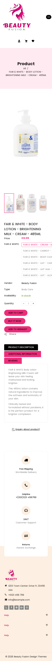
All (24, 68)
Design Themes (38, 656)
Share (12, 334)
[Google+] (22, 607)
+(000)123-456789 (26, 497)
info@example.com (19, 599)
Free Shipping (26, 469)
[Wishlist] (33, 41)
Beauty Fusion (29, 283)
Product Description (21, 347)
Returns (26, 544)
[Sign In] (19, 41)
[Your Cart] (26, 41)
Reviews (13, 360)
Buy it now (14, 321)
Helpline (26, 494)
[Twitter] (6, 607)
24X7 (26, 519)
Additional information (22, 354)
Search (8, 622)
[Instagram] (27, 607)
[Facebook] (11, 607)
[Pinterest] (16, 607)
